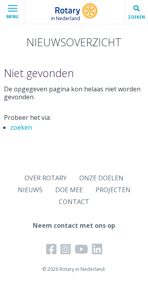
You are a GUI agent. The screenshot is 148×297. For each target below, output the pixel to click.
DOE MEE (69, 189)
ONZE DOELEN (101, 178)
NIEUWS (30, 189)
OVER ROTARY (45, 178)
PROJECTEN (113, 189)
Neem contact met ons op (74, 225)
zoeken (21, 127)
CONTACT (74, 201)
